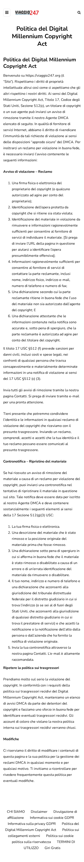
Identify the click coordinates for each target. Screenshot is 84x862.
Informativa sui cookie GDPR (52, 817)
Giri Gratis (53, 848)
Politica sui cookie (60, 835)
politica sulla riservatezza (31, 842)
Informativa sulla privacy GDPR (32, 823)
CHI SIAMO (16, 811)
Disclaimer (39, 811)
